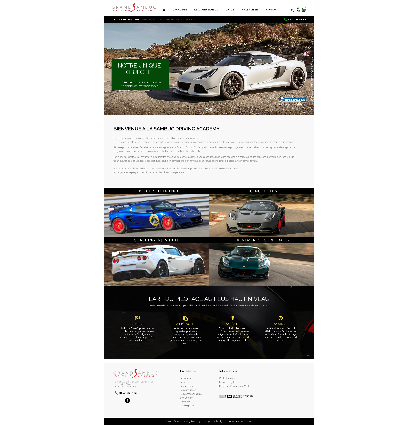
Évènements (186, 397)
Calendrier (185, 401)
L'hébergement (187, 405)
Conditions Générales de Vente (234, 386)
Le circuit (184, 382)
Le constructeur (188, 390)
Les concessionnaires (190, 394)
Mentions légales (227, 382)
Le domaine (186, 378)
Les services (186, 386)
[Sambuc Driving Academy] (134, 7)
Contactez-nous (227, 378)
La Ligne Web (210, 421)
